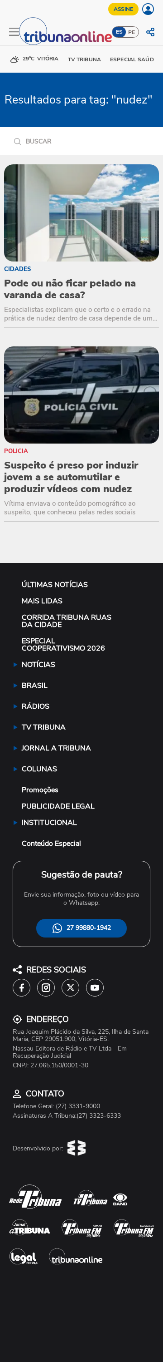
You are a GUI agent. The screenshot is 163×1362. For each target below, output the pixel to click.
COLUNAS (39, 769)
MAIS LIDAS (42, 601)
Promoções (40, 790)
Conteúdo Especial (51, 843)
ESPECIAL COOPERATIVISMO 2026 (63, 644)
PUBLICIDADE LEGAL (58, 806)
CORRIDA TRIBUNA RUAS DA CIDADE (66, 621)
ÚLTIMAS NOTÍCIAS (55, 584)
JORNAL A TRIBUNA (56, 748)
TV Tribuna (84, 59)
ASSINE (123, 9)
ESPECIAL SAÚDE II (135, 59)
